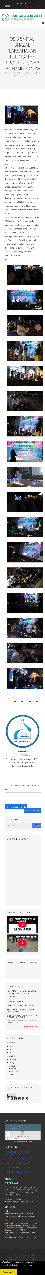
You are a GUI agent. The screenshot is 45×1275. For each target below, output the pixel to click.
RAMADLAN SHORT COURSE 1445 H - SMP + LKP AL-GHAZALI (21, 993)
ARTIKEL (9, 1172)
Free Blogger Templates (28, 1259)
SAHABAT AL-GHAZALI (26, 1159)
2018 (11, 1066)
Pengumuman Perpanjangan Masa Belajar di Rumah (20, 1010)
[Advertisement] (23, 98)
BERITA (27, 1168)
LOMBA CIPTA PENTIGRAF (17, 1002)
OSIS (6, 789)
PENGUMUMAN (13, 1168)
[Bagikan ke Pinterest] (22, 701)
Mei (13, 1075)
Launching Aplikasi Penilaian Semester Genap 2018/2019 (22, 1022)
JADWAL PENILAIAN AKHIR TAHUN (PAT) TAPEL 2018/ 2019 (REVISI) (22, 1016)
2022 (11, 1056)
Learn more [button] (31, 1265)
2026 (11, 1043)
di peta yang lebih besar (24, 1141)
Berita (19, 785)
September (16, 1071)
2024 (11, 1049)
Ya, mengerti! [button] (8, 1272)
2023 (11, 1053)
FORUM (9, 1159)
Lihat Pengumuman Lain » (30, 1026)
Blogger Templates (26, 1257)
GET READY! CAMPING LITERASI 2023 (21, 1005)
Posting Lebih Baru (16, 806)
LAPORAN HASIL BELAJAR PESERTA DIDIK (17, 1153)
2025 (11, 1046)
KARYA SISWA (23, 1172)
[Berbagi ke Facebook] (8, 701)
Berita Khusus (28, 785)
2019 (11, 1063)
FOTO (36, 785)
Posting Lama (32, 810)
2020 (11, 1059)
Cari (37, 825)
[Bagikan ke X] (15, 701)
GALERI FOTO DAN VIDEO (17, 1163)
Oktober (14, 1068)
